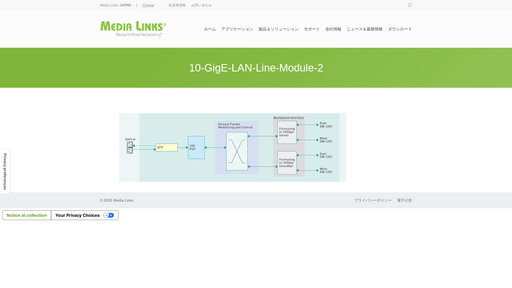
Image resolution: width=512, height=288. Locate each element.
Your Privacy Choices (77, 215)
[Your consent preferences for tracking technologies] (5, 171)
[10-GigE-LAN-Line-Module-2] (256, 145)
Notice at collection (27, 215)
